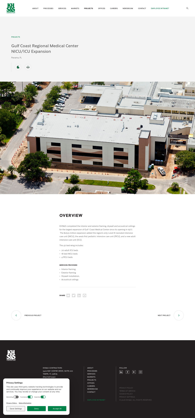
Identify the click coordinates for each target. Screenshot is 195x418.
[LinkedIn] (79, 295)
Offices (101, 8)
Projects (88, 8)
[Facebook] (84, 295)
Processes (48, 8)
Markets (75, 8)
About (35, 8)
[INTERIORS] (28, 67)
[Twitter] (73, 295)
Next (164, 315)
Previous (33, 315)
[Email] (68, 295)
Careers (114, 8)
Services (62, 8)
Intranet (160, 8)
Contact (142, 8)
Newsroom (128, 8)
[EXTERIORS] (18, 67)
